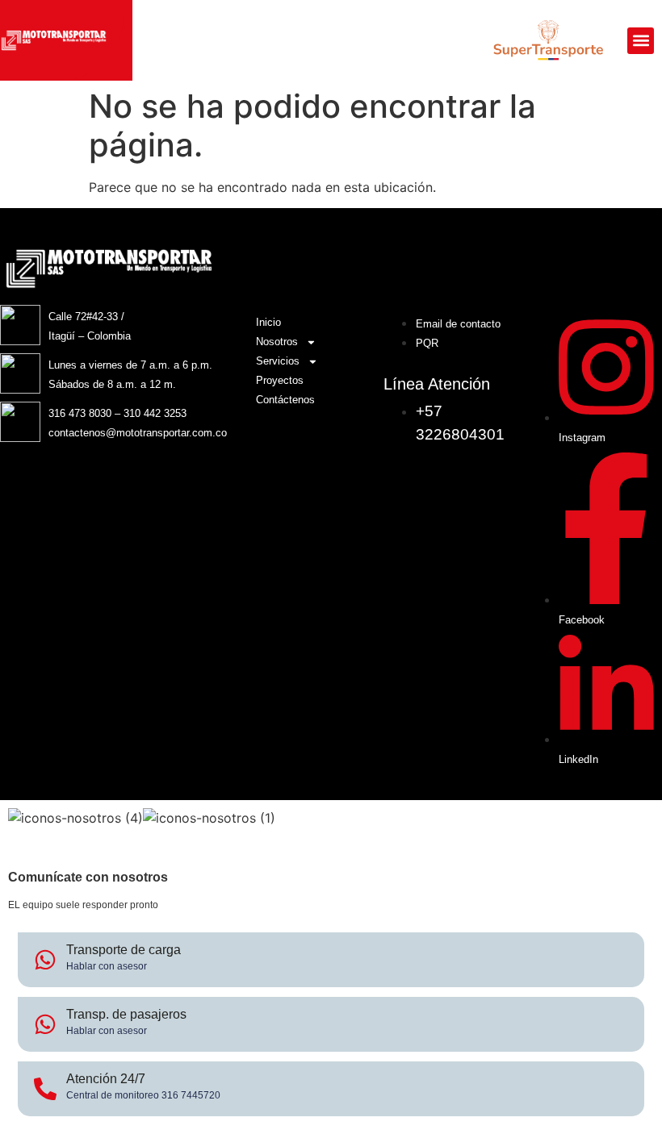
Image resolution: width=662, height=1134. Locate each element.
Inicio (268, 322)
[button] (640, 40)
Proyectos (280, 380)
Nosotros (277, 342)
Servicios (278, 361)
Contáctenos (285, 400)
